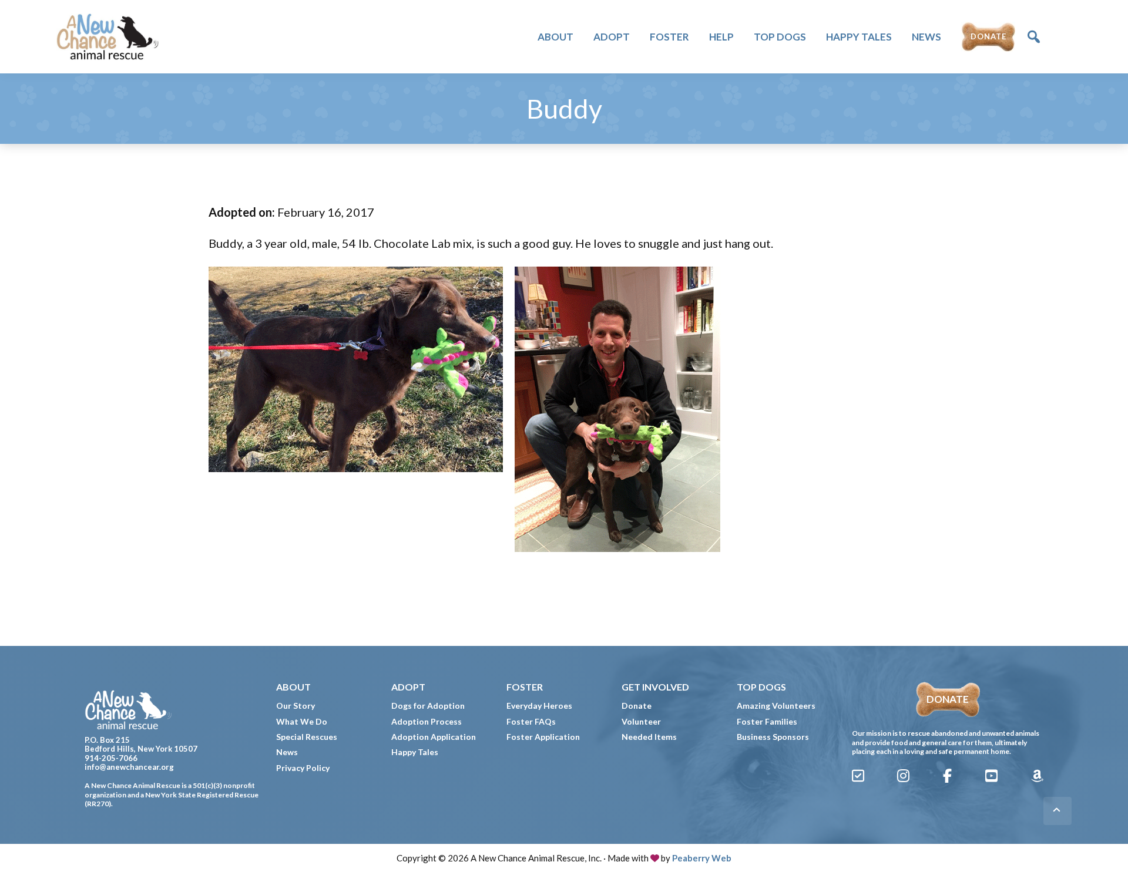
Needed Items (649, 737)
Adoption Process (426, 721)
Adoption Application (433, 737)
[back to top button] (1057, 811)
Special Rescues (306, 737)
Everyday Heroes (539, 706)
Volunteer (641, 721)
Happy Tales (414, 752)
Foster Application (543, 737)
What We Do (301, 721)
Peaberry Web (701, 858)
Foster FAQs (531, 721)
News (287, 752)
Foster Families (767, 721)
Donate (637, 706)
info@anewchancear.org (129, 767)
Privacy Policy (303, 768)
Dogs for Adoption (428, 706)
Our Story (295, 706)
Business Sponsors (773, 737)
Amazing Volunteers (776, 706)
